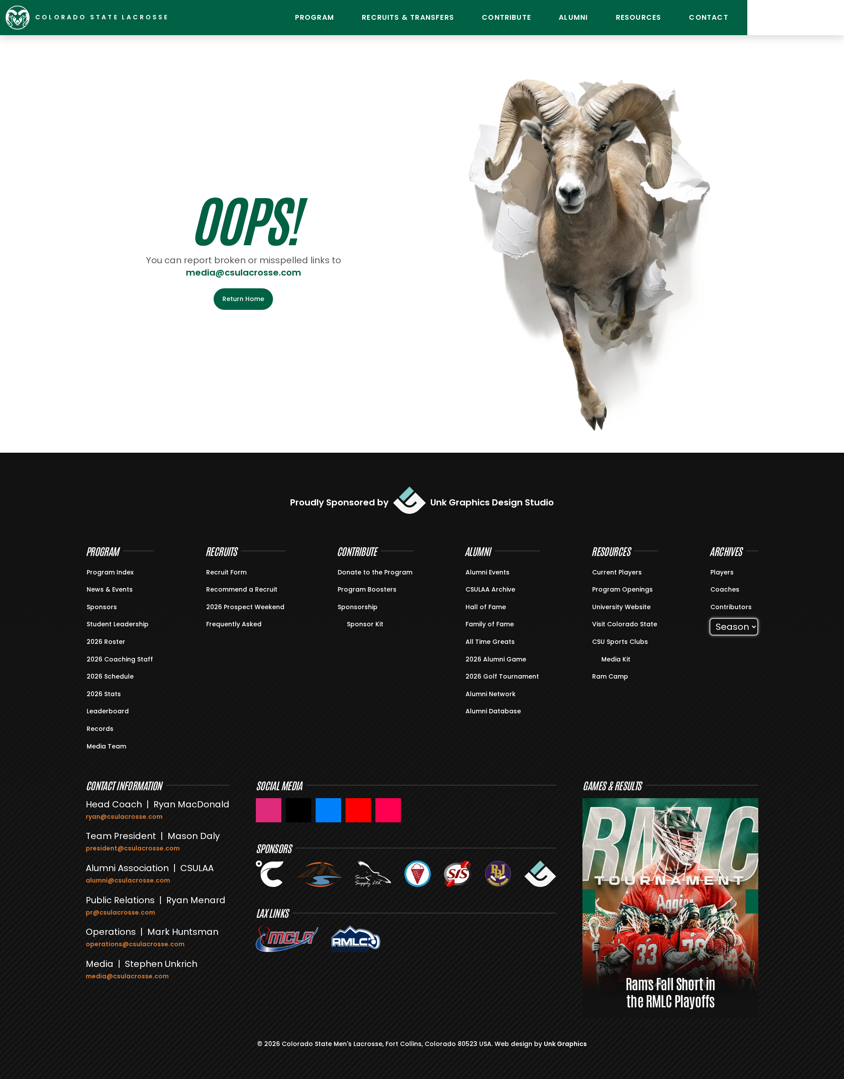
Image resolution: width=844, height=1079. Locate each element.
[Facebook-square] (807, 18)
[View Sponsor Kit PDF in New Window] (343, 624)
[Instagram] (763, 18)
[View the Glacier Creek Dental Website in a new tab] (319, 874)
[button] (588, 901)
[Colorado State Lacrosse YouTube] (358, 810)
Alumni (573, 17)
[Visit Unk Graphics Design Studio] (409, 499)
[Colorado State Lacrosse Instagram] (268, 810)
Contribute (506, 17)
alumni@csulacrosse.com (128, 880)
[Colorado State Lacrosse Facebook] (328, 810)
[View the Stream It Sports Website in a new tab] (458, 874)
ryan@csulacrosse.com (124, 816)
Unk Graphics (565, 1043)
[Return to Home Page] (17, 17)
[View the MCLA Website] (287, 939)
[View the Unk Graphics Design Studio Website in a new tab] (540, 874)
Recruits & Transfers (408, 17)
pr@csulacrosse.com (120, 912)
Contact (708, 17)
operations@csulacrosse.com (135, 944)
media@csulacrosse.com (243, 272)
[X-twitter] (829, 18)
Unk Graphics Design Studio (492, 502)
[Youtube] (785, 18)
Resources (639, 17)
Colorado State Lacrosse (102, 17)
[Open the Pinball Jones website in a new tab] (498, 874)
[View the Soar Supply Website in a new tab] (373, 874)
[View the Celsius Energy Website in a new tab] (270, 874)
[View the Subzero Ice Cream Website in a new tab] (417, 874)
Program (314, 17)
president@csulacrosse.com (133, 848)
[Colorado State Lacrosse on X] (298, 810)
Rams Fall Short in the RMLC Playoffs (670, 992)
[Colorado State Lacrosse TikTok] (388, 810)
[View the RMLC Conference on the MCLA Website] (356, 939)
